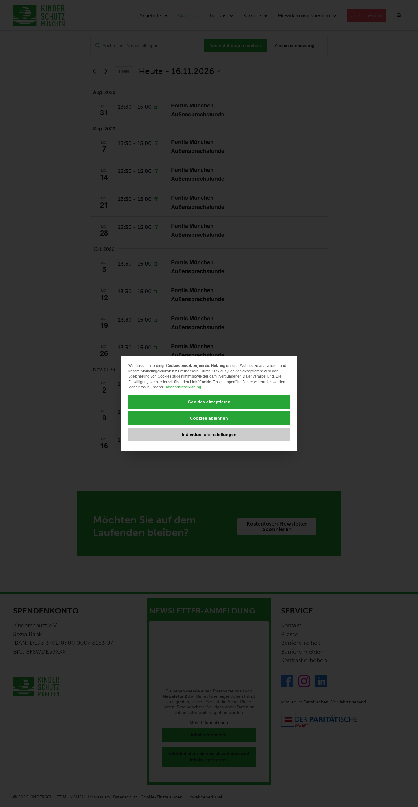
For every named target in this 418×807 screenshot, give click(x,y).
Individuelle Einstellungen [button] (209, 434)
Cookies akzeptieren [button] (209, 401)
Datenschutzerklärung (182, 387)
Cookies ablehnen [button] (209, 418)
